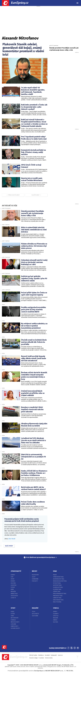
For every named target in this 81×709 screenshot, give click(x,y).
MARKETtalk (14, 593)
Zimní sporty (14, 626)
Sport (12, 579)
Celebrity (56, 613)
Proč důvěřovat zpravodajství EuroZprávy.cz (40, 557)
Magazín (13, 591)
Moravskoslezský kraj (60, 581)
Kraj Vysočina (57, 602)
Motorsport (14, 618)
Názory (34, 571)
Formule (13, 620)
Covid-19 (13, 597)
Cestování (35, 615)
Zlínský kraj (56, 591)
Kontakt (47, 655)
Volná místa (48, 658)
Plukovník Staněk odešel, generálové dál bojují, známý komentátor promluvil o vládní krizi (23, 49)
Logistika (13, 585)
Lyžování (13, 624)
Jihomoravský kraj (58, 579)
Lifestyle (55, 615)
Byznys (13, 581)
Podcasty (35, 581)
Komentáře (35, 579)
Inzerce (60, 655)
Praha (55, 574)
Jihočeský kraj (57, 585)
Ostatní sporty (15, 628)
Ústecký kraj (57, 583)
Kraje (55, 571)
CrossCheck (14, 595)
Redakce (41, 655)
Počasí (13, 587)
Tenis (12, 615)
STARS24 (56, 608)
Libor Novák (11, 538)
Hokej (12, 611)
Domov (13, 574)
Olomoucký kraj (58, 587)
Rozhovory (35, 574)
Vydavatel (54, 655)
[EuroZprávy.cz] (17, 3)
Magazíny (35, 608)
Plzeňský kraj (57, 589)
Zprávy (55, 611)
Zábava (55, 620)
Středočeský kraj (58, 577)
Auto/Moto (35, 613)
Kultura (13, 583)
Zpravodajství (16, 571)
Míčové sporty (15, 622)
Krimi (12, 589)
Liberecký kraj (57, 597)
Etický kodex (33, 655)
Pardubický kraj (57, 595)
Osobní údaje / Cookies (36, 658)
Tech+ (33, 611)
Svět (12, 577)
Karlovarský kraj (58, 600)
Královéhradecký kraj (59, 593)
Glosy (33, 577)
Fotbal (13, 613)
